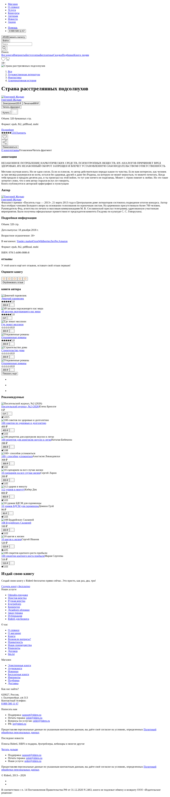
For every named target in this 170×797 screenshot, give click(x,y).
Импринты (19, 55)
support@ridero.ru (31, 714)
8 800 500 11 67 (9, 703)
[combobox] (85, 44)
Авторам (13, 16)
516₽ (5, 563)
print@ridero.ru (34, 717)
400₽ (5, 430)
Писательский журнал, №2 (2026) (20, 406)
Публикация (15, 615)
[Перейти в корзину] (7, 59)
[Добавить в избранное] (4, 137)
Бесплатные (46, 55)
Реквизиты (14, 648)
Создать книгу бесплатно (15, 586)
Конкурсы (13, 13)
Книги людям (81, 55)
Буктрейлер (14, 604)
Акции (12, 22)
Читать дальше (9, 749)
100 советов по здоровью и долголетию (23, 423)
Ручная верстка (16, 601)
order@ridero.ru (41, 720)
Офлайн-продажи (18, 595)
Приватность (15, 642)
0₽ (4, 318)
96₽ (5, 513)
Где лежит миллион (12, 324)
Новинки (13, 671)
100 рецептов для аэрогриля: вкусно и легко (26, 439)
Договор (13, 651)
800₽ (5, 497)
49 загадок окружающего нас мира (21, 311)
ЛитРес (54, 241)
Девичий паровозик (12, 298)
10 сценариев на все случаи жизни (21, 472)
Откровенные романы (13, 337)
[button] (85, 48)
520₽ (5, 546)
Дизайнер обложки (19, 610)
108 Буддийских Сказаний (16, 522)
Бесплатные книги (18, 674)
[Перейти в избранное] (3, 59)
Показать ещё (10, 373)
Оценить (21, 132)
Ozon (35, 241)
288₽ (5, 447)
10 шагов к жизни (11, 539)
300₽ (5, 331)
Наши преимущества (20, 645)
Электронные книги (19, 665)
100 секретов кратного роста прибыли (23, 556)
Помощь (12, 27)
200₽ (5, 305)
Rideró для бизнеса (18, 618)
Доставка (13, 683)
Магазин (13, 4)
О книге (6, 150)
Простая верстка (17, 598)
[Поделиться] (4, 142)
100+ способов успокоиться (17, 456)
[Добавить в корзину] (14, 111)
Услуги (12, 10)
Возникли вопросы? (19, 639)
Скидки (57, 55)
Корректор (14, 607)
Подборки (68, 55)
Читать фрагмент (11, 107)
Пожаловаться (10, 147)
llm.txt (11, 654)
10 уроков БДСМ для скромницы (20, 506)
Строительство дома (12, 350)
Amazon (63, 241)
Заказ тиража (15, 612)
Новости (13, 19)
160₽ (5, 530)
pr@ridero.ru (19, 723)
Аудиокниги (15, 668)
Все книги (7, 55)
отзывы (15, 150)
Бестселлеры (33, 55)
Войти (6, 40)
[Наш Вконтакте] (9, 781)
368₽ (5, 463)
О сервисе (13, 7)
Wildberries (44, 241)
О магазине (14, 633)
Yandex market (25, 241)
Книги (11, 636)
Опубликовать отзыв (13, 282)
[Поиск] (4, 48)
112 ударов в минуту (13, 489)
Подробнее (7, 129)
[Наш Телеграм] (9, 784)
